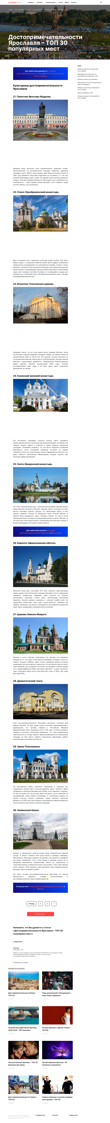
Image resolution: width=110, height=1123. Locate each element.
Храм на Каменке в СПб (85, 93)
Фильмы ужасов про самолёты (87, 79)
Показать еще (40, 914)
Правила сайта (73, 1115)
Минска (40, 889)
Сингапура (56, 533)
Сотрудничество (40, 1115)
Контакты (55, 1115)
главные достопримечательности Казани (46, 886)
